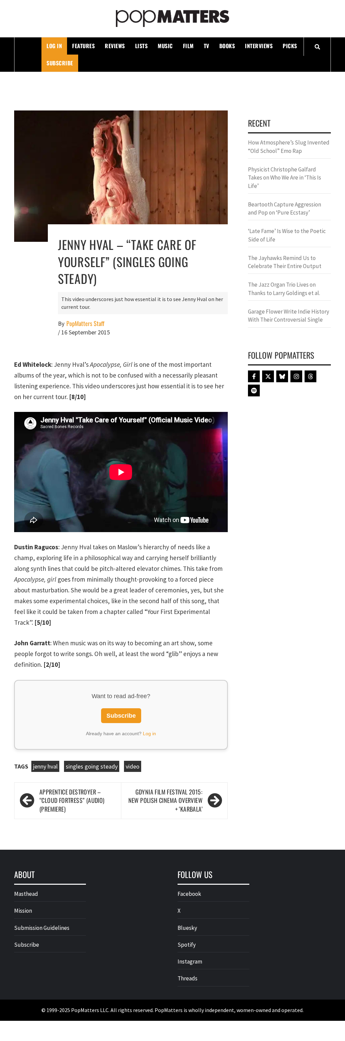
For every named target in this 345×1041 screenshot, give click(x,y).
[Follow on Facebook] (254, 376)
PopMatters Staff (85, 323)
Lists (141, 46)
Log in (149, 733)
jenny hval (45, 766)
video (132, 766)
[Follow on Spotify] (254, 390)
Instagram (190, 961)
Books (227, 46)
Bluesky (187, 928)
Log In (54, 46)
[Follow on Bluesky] (282, 376)
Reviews (115, 46)
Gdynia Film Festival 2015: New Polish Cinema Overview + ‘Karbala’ (165, 800)
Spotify (187, 944)
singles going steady (92, 766)
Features (83, 46)
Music (165, 46)
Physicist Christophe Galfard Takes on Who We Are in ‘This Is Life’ (284, 178)
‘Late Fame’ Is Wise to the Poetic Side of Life (287, 235)
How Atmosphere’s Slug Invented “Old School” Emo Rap (289, 146)
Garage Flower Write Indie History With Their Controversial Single (288, 315)
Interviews (259, 46)
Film (188, 46)
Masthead (26, 894)
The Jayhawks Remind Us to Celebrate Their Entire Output (284, 262)
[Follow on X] (268, 376)
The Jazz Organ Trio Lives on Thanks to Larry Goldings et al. (284, 288)
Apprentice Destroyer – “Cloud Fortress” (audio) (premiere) (72, 800)
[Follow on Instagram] (296, 376)
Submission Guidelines (41, 928)
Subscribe (59, 63)
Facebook (189, 894)
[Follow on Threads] (310, 376)
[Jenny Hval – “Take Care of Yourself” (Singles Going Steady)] (121, 175)
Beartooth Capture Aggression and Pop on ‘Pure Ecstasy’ (284, 208)
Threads (187, 978)
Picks (290, 46)
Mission (23, 910)
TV (206, 46)
